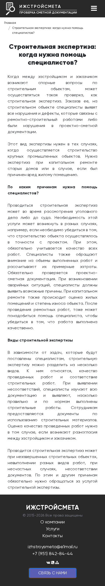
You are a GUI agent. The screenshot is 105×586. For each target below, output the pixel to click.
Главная (10, 23)
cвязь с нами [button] (52, 572)
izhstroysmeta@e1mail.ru (52, 546)
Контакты (52, 535)
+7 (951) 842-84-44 (52, 553)
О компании (52, 521)
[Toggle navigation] (94, 9)
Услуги (52, 528)
